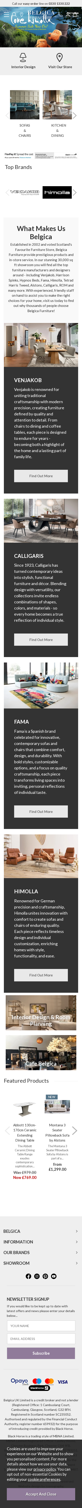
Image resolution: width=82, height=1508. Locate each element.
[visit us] (21, 14)
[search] (14, 14)
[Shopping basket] (75, 14)
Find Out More (41, 476)
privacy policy (44, 1469)
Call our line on (41, 3)
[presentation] (3, 27)
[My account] (68, 14)
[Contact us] (60, 14)
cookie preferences (44, 1479)
